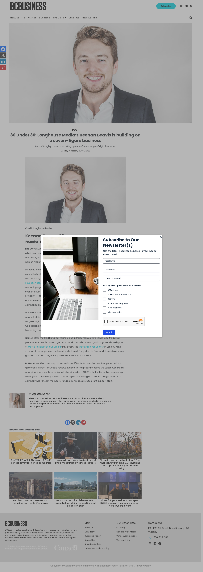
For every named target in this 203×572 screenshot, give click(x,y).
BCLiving (111, 299)
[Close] (160, 237)
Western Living (115, 307)
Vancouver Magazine (118, 303)
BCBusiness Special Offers (120, 294)
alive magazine (115, 312)
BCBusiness (113, 290)
